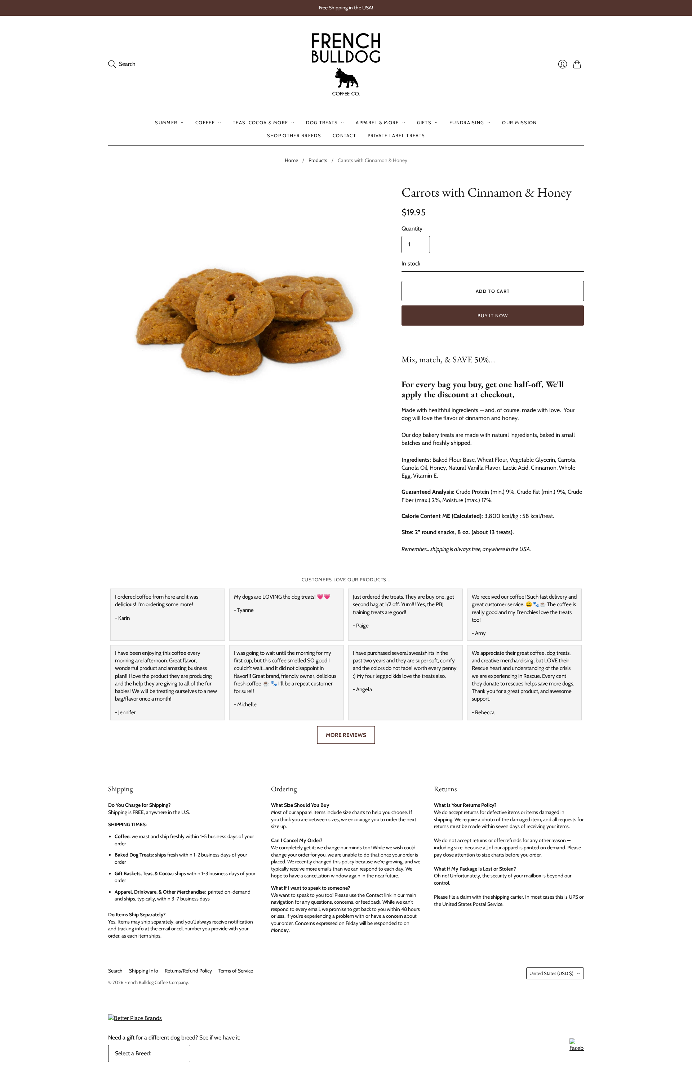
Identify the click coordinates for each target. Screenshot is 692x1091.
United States (551, 973)
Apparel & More (377, 122)
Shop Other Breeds (294, 135)
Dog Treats (322, 122)
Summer (166, 122)
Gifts (424, 122)
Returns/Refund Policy (188, 970)
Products (318, 160)
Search (115, 970)
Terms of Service (235, 970)
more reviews (346, 735)
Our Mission (519, 122)
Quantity (412, 228)
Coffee (205, 122)
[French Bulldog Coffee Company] (346, 64)
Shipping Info (143, 970)
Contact (344, 135)
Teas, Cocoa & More (260, 122)
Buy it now (493, 315)
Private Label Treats (396, 135)
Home (291, 160)
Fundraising (466, 122)
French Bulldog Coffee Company (156, 982)
